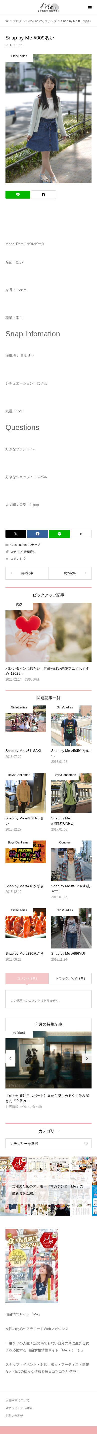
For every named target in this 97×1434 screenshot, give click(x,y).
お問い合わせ (14, 1415)
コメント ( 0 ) (27, 978)
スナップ (34, 545)
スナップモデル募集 (18, 1408)
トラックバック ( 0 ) (70, 978)
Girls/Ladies (18, 545)
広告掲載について (17, 1400)
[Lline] (17, 195)
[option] (48, 1072)
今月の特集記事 (48, 1024)
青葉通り (30, 552)
